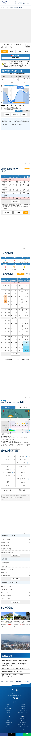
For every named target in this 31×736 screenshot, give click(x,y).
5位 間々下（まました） (7, 598)
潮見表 (11, 7)
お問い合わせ (23, 718)
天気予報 (8, 710)
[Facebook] (17, 698)
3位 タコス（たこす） (7, 592)
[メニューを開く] (28, 2)
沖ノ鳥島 (23, 485)
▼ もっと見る (15, 127)
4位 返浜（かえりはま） (7, 595)
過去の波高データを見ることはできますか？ (14, 668)
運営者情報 (23, 720)
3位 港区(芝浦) (5, 545)
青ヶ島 (23, 475)
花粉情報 (23, 706)
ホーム (2, 7)
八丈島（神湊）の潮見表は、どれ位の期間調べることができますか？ (14, 664)
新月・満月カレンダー (23, 712)
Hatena (19, 735)
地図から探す (22, 490)
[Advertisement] (15, 26)
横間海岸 (12, 439)
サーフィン (7, 718)
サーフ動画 (7, 724)
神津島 (7, 469)
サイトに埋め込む (27, 168)
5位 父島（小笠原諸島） (7, 552)
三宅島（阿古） (22, 469)
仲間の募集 (7, 726)
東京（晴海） (22, 456)
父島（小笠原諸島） (22, 478)
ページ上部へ (27, 681)
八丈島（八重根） (8, 475)
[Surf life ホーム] (5, 2)
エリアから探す (8, 490)
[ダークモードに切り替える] (20, 3)
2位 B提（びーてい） (6, 589)
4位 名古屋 (4, 572)
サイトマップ (23, 722)
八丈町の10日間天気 (7, 359)
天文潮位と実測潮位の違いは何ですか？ (12, 671)
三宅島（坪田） (7, 472)
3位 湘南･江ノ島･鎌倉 (7, 569)
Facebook (4, 735)
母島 (8, 482)
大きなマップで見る (6, 434)
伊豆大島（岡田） (22, 462)
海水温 (26, 51)
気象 (7, 7)
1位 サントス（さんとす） (8, 586)
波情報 (19, 51)
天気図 (12, 51)
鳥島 (8, 478)
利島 (8, 462)
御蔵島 (23, 472)
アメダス (23, 708)
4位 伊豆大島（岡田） (7, 549)
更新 (25, 212)
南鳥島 (8, 485)
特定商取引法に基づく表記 (23, 726)
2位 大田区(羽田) (5, 542)
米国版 (23, 729)
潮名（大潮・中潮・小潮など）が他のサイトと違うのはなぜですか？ (14, 675)
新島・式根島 (22, 466)
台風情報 (8, 712)
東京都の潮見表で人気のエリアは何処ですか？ (14, 660)
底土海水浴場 (12, 437)
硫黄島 (23, 482)
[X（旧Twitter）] (14, 698)
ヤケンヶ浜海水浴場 (22, 437)
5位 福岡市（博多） (6, 575)
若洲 (8, 456)
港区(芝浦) (8, 459)
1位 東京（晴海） (5, 539)
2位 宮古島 (4, 566)
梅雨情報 (23, 704)
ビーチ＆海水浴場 (8, 722)
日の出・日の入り (23, 710)
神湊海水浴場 (4, 437)
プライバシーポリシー (23, 724)
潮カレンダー (8, 708)
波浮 (8, 466)
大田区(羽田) (22, 459)
